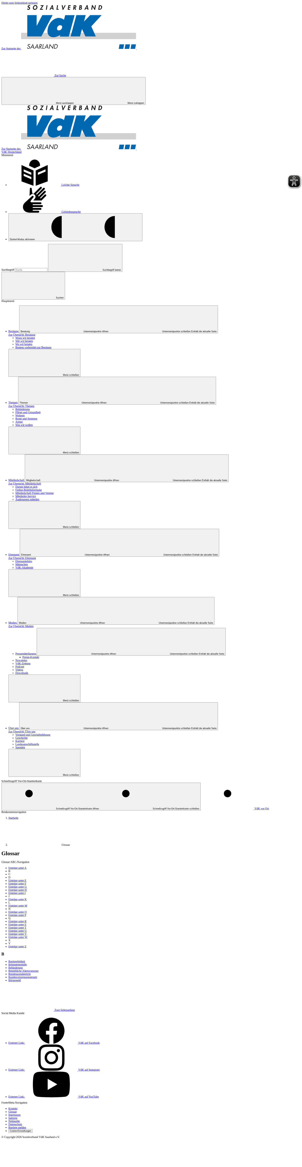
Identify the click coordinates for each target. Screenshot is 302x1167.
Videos (19, 669)
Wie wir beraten (24, 341)
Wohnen (20, 415)
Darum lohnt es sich (26, 486)
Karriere (19, 741)
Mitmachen (21, 564)
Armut (19, 421)
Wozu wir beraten (25, 337)
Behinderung (22, 409)
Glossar (66, 844)
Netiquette (14, 1121)
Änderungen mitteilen (27, 499)
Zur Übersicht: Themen (21, 406)
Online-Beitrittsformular (28, 489)
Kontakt (12, 1108)
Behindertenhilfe (17, 964)
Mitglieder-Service (25, 496)
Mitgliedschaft (16, 480)
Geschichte (21, 737)
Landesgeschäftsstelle (27, 744)
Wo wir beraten (23, 344)
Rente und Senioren (26, 418)
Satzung (12, 1117)
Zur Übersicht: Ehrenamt (22, 558)
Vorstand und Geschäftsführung (32, 734)
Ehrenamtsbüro (23, 561)
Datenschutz (15, 1124)
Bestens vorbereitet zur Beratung (33, 347)
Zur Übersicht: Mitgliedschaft (24, 483)
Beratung (13, 331)
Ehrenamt (14, 554)
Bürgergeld (14, 980)
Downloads (21, 672)
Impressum (14, 1114)
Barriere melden (17, 1127)
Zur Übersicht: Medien (21, 626)
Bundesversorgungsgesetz (22, 977)
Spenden (20, 747)
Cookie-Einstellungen (20, 1131)
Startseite (13, 817)
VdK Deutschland (11, 151)
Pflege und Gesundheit (28, 412)
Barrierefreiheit (16, 961)
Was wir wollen (24, 424)
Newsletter (21, 660)
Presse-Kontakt (30, 657)
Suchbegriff (8, 269)
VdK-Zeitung (22, 663)
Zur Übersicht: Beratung (21, 334)
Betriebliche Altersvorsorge (23, 970)
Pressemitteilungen (26, 653)
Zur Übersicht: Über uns (21, 731)
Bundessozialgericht (19, 973)
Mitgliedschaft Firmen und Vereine (34, 493)
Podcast (19, 666)
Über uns (13, 728)
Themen (13, 402)
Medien (12, 622)
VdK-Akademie (24, 567)
